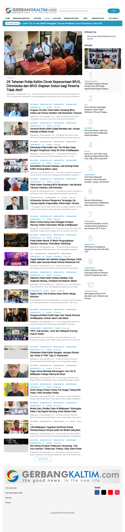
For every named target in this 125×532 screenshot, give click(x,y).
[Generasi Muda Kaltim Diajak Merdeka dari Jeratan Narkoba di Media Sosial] (17, 128)
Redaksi (8, 498)
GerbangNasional (37, 197)
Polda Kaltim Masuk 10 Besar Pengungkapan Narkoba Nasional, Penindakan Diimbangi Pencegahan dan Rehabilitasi (52, 242)
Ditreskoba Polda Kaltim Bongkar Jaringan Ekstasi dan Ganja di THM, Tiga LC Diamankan (54, 354)
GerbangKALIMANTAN (21, 18)
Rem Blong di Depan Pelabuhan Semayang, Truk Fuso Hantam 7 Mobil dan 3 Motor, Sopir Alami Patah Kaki (56, 447)
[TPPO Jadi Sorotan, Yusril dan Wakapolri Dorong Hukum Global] (17, 333)
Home (7, 18)
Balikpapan (34, 104)
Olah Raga (56, 18)
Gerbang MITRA (98, 18)
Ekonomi (37, 18)
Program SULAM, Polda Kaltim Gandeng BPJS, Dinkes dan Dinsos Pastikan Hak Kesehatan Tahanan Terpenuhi (56, 111)
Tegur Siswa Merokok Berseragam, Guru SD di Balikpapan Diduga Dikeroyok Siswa (53, 372)
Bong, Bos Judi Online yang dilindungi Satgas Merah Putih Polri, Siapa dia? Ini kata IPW (96, 156)
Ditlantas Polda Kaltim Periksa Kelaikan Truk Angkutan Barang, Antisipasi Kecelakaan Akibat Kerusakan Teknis (53, 279)
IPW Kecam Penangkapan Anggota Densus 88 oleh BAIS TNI (97, 249)
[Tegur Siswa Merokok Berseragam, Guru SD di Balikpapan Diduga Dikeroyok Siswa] (17, 371)
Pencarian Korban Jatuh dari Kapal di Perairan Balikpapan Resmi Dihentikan (96, 132)
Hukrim (47, 18)
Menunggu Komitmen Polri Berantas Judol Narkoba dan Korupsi (96, 295)
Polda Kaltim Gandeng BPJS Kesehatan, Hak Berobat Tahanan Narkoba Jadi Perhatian (55, 186)
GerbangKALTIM (46, 104)
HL (43, 107)
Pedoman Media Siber (13, 493)
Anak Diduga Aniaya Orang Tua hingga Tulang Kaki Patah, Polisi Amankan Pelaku (55, 391)
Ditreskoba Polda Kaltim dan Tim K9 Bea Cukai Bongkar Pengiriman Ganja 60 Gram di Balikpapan (54, 149)
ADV (31, 253)
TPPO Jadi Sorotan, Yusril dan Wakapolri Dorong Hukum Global (53, 332)
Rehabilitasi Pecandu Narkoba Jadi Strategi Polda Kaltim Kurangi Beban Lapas (54, 167)
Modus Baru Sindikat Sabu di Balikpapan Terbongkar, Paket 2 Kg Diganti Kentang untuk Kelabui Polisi (56, 410)
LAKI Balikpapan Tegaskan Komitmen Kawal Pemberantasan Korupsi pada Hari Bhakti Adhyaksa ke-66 (55, 429)
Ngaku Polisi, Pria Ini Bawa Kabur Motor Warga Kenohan (53, 295)
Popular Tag (90, 32)
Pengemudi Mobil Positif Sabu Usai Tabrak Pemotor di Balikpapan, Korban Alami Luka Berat (55, 316)
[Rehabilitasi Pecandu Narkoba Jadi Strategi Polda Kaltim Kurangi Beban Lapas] (17, 165)
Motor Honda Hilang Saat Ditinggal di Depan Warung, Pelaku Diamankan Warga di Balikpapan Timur (54, 223)
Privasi (8, 503)
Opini (85, 18)
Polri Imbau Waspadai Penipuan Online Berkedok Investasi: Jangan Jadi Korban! (97, 179)
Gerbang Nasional (71, 18)
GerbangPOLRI (35, 107)
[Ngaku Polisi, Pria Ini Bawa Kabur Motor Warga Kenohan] (17, 296)
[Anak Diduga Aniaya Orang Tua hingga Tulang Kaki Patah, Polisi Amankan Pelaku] (17, 389)
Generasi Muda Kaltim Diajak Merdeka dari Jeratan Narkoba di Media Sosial (55, 130)
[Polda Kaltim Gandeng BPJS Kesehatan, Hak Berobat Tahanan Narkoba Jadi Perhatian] (17, 184)
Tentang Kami (11, 488)
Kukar (53, 291)
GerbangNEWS (71, 104)
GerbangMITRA (58, 104)
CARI (114, 11)
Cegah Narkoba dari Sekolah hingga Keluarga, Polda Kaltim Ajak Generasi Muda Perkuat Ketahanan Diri (56, 260)
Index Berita (43, 459)
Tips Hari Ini (113, 18)
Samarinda (57, 256)
